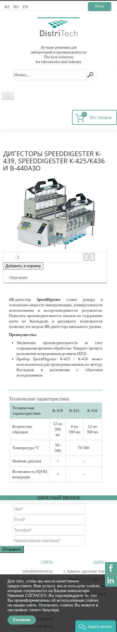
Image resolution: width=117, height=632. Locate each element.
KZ (7, 7)
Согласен (22, 620)
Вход (99, 6)
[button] (95, 626)
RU (17, 7)
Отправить (12, 549)
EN (25, 7)
